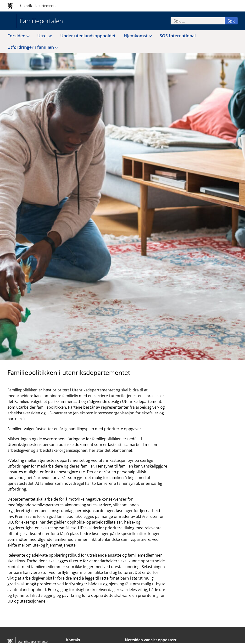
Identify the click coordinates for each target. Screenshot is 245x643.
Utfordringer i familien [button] (30, 47)
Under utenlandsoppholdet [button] (88, 36)
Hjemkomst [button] (136, 36)
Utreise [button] (44, 36)
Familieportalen (41, 21)
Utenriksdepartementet (39, 5)
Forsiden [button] (16, 36)
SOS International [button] (178, 36)
